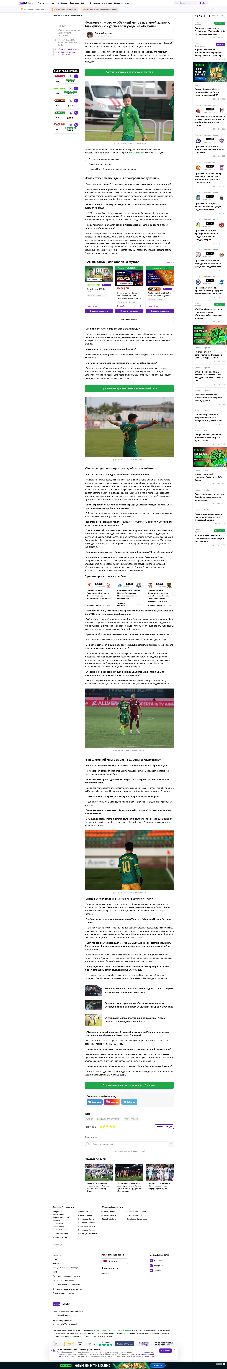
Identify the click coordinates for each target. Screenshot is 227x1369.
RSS (55, 1272)
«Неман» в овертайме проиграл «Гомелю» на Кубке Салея (209, 477)
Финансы (105, 1273)
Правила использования (63, 1280)
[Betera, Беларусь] (60, 77)
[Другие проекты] (26, 3)
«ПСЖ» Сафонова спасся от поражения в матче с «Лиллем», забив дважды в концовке (208, 313)
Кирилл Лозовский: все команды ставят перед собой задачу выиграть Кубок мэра (209, 53)
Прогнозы (74, 3)
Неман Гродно (131, 1119)
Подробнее (92, 306)
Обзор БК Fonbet (108, 1211)
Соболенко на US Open (65, 9)
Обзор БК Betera (108, 1219)
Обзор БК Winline (108, 1215)
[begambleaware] (124, 1344)
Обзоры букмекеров (112, 1207)
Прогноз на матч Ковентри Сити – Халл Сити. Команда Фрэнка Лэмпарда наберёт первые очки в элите (158, 595)
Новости (55, 3)
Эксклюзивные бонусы (34, 9)
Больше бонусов (129, 319)
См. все (170, 262)
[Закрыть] (223, 1364)
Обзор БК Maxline (134, 1215)
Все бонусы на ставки (87, 1234)
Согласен (165, 1351)
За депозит (101, 295)
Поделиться (162, 1127)
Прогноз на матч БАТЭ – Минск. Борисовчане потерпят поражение (209, 149)
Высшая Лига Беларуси (108, 1119)
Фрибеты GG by (85, 1211)
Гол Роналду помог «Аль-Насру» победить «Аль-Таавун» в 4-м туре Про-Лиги (208, 417)
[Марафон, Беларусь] (60, 114)
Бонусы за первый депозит (61, 1219)
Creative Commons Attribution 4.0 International (111, 1330)
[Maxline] (60, 101)
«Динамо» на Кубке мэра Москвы (101, 9)
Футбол (89, 1119)
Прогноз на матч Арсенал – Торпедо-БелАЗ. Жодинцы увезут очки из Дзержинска (208, 264)
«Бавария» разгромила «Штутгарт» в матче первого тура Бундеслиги (208, 398)
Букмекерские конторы (101, 3)
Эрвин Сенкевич (103, 33)
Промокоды (122, 302)
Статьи (64, 3)
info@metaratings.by (69, 1324)
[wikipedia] (86, 1344)
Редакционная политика (63, 1293)
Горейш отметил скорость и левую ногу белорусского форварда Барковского (208, 517)
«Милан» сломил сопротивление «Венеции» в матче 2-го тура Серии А (208, 355)
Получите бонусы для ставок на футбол (129, 72)
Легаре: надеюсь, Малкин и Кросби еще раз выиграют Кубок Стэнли (208, 437)
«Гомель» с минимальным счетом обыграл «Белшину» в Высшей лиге (209, 538)
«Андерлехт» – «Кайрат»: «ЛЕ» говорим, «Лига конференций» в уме (159, 1186)
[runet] (55, 1344)
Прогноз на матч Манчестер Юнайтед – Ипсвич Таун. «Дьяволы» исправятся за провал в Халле (208, 178)
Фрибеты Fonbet (60, 1230)
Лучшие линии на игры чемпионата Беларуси (129, 1085)
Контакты (57, 1255)
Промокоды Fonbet (86, 1230)
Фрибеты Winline (60, 1237)
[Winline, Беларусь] (60, 89)
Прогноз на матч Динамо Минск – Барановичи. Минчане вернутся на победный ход (128, 594)
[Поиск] (176, 3)
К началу (61, 24)
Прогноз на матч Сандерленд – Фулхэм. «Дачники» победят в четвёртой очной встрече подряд (210, 120)
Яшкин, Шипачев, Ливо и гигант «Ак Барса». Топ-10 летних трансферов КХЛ (207, 92)
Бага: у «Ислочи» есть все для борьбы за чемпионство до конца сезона (209, 497)
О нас (55, 1259)
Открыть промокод (99, 311)
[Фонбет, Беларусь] (60, 65)
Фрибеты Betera (85, 1215)
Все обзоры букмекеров (137, 1219)
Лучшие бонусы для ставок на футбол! (112, 262)
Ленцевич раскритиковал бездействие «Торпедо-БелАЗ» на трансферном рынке (210, 31)
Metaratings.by (136, 153)
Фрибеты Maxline (60, 1234)
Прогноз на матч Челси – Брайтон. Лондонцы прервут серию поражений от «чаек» (209, 291)
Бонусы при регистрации (58, 1212)
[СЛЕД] (174, 289)
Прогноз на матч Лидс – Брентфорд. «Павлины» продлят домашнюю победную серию (206, 235)
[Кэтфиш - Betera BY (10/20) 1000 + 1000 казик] (113, 1365)
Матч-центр (43, 3)
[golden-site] (68, 1344)
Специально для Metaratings (65, 1268)
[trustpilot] (105, 1344)
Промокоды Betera (86, 1219)
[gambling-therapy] (144, 1344)
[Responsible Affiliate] (164, 1344)
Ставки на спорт (121, 3)
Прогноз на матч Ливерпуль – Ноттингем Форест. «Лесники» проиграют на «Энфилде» (99, 594)
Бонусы (84, 3)
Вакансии (57, 1263)
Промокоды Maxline (86, 1226)
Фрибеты (90, 295)
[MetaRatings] (61, 1304)
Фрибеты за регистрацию (58, 1225)
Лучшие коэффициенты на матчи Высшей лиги (129, 388)
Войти (203, 3)
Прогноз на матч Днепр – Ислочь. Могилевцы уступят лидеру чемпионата (208, 206)
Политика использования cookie (67, 1285)
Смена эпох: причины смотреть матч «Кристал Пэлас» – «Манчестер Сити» (98, 1187)
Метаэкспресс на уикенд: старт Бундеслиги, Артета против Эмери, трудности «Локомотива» (129, 1187)
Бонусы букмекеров (63, 1207)
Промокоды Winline (86, 1223)
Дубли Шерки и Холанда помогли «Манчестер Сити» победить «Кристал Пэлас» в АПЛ (209, 376)
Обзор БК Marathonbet (136, 1211)
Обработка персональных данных (67, 1289)
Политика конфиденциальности (66, 1276)
